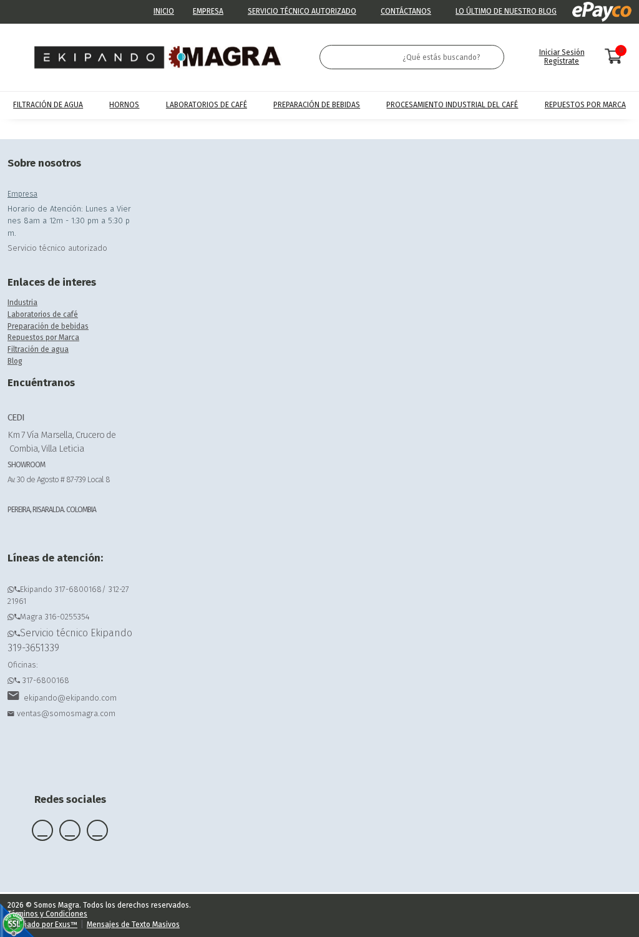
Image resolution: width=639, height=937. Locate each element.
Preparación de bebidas (48, 326)
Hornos (124, 104)
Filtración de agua (38, 349)
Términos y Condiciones (47, 914)
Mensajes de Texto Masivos (133, 924)
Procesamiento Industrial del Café (452, 104)
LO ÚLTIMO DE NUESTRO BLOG (506, 11)
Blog (14, 361)
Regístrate (561, 61)
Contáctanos (406, 11)
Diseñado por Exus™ (42, 924)
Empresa (208, 11)
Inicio (164, 11)
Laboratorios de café (42, 314)
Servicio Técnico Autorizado (302, 11)
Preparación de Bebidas (316, 104)
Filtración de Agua (48, 104)
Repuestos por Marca (585, 104)
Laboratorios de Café (206, 104)
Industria (22, 302)
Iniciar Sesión (562, 52)
